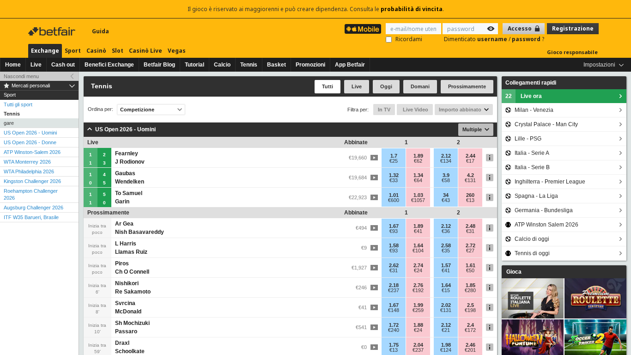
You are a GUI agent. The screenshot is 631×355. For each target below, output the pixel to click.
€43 (446, 200)
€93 (393, 231)
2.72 (470, 245)
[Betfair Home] (52, 31)
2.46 (470, 345)
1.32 (394, 175)
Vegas (177, 51)
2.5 (470, 305)
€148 (393, 310)
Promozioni (310, 64)
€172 (470, 330)
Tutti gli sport (18, 104)
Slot (117, 51)
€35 (446, 250)
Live (36, 64)
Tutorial (194, 64)
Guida (100, 31)
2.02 (446, 305)
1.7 (393, 155)
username (493, 39)
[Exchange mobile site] (363, 29)
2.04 (418, 345)
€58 (446, 180)
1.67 (394, 226)
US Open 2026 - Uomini (30, 132)
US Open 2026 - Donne (30, 142)
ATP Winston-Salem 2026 (32, 152)
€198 (470, 310)
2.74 (418, 265)
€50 (470, 270)
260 (470, 195)
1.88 (418, 325)
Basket (276, 64)
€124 (445, 350)
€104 (418, 250)
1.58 (394, 245)
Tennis (248, 64)
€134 (445, 161)
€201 (470, 350)
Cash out (63, 64)
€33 (393, 180)
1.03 (418, 195)
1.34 (418, 175)
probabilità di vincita (412, 9)
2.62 (394, 265)
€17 (470, 161)
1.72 (394, 325)
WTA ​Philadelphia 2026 (29, 171)
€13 (470, 200)
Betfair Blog (159, 64)
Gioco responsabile (572, 52)
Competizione (137, 109)
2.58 (446, 245)
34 (446, 195)
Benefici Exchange (109, 64)
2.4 (470, 325)
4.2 (470, 175)
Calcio (222, 64)
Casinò (96, 51)
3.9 (446, 175)
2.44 (470, 155)
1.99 (418, 305)
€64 (418, 180)
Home (13, 64)
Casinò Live (145, 51)
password (527, 39)
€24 (418, 270)
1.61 (470, 265)
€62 (418, 161)
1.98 (446, 345)
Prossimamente (467, 86)
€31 (470, 231)
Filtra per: (358, 109)
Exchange (45, 51)
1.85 (470, 285)
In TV (384, 109)
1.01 (394, 195)
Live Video (414, 109)
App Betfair (350, 64)
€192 (418, 290)
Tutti (327, 86)
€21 (446, 330)
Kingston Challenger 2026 (32, 181)
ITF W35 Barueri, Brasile (31, 217)
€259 (418, 310)
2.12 (446, 155)
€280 (470, 290)
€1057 (418, 200)
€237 (393, 290)
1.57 (446, 265)
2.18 (394, 285)
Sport (73, 51)
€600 (393, 200)
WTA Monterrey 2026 (27, 162)
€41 (418, 231)
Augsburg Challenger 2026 (33, 207)
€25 (393, 161)
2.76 (418, 285)
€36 (446, 231)
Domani (420, 86)
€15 (446, 290)
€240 (393, 330)
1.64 (418, 245)
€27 (470, 250)
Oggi (386, 86)
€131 (470, 180)
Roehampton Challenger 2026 (31, 194)
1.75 (394, 345)
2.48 (470, 226)
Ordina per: (100, 109)
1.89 (418, 155)
